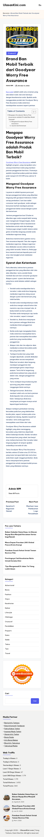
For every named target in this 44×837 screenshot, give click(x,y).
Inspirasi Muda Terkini (12, 731)
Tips (7, 649)
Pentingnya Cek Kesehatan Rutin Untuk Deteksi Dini (19, 559)
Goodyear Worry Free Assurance (18, 162)
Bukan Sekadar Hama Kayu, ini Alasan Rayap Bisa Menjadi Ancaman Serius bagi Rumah (21, 534)
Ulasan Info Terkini (11, 734)
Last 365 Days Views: (12, 775)
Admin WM (15, 488)
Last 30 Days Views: (12, 772)
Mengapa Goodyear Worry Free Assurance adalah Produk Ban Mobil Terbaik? (21, 117)
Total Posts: (8, 786)
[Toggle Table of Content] (32, 112)
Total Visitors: (9, 782)
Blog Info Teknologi (12, 743)
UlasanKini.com (14, 5)
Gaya (7, 599)
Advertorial (9, 585)
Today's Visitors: (10, 762)
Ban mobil (9, 92)
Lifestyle (8, 612)
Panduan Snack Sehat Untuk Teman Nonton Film (20, 551)
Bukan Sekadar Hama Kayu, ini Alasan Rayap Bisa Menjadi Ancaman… (25, 796)
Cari (7, 693)
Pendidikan (9, 626)
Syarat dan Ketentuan (19, 126)
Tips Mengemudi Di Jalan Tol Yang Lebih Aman (19, 567)
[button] (14, 493)
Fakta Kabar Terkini (12, 729)
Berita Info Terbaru (11, 723)
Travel (7, 653)
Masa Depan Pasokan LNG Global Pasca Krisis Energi (19, 543)
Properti (8, 631)
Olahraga (9, 617)
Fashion (8, 594)
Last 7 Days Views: (11, 769)
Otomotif (12, 53)
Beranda (6, 13)
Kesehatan (9, 603)
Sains (7, 635)
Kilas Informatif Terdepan (14, 726)
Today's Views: (9, 758)
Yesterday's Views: (11, 765)
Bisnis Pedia (9, 737)
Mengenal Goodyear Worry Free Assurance (21, 122)
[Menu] (40, 5)
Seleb (7, 640)
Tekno (7, 644)
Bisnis (7, 590)
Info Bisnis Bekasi (11, 740)
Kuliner (7, 608)
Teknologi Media (10, 746)
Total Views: (8, 779)
